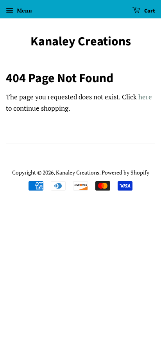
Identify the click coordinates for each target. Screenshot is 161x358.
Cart (149, 11)
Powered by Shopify (125, 172)
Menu (23, 10)
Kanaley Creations (80, 41)
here (145, 96)
